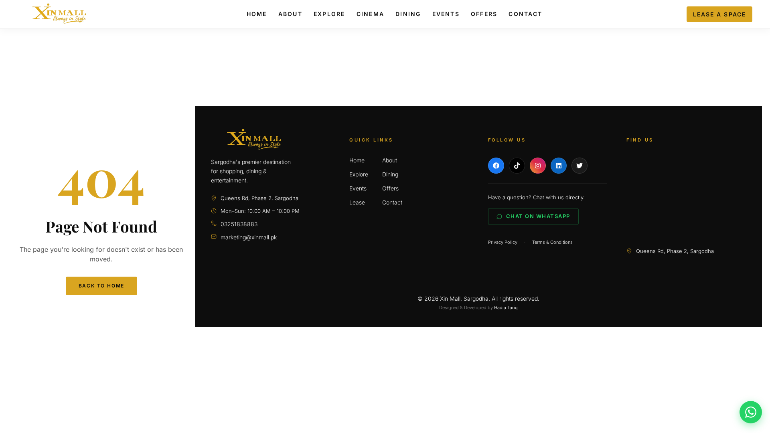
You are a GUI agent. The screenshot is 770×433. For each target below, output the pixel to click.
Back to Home (102, 286)
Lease (357, 202)
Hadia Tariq (506, 307)
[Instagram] (538, 166)
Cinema (370, 13)
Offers (484, 13)
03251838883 (239, 224)
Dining (408, 13)
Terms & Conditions (552, 242)
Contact (525, 13)
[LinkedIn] (559, 166)
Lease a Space (719, 14)
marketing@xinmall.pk (249, 237)
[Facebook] (496, 166)
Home (257, 13)
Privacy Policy (502, 242)
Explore (329, 13)
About (290, 13)
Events (446, 13)
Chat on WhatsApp (538, 216)
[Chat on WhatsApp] (751, 412)
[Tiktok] (517, 166)
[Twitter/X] (579, 166)
